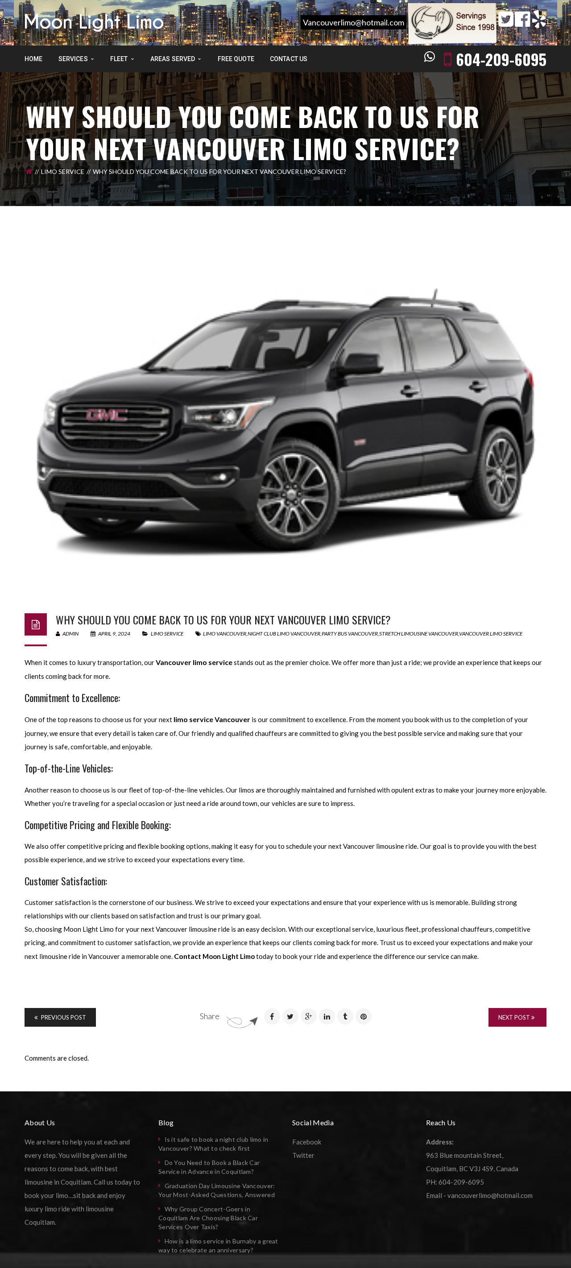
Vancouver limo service (490, 633)
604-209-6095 (501, 59)
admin (70, 633)
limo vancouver (224, 633)
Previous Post (63, 1017)
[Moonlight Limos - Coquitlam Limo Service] (94, 22)
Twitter (303, 1155)
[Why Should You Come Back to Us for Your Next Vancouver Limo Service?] (285, 423)
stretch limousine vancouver (418, 633)
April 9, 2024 (114, 633)
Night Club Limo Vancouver (284, 633)
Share (209, 1016)
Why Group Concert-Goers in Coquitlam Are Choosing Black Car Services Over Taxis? (208, 1218)
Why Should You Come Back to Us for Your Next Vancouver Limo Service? (223, 619)
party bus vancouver (350, 633)
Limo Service (62, 171)
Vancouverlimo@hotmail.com (353, 22)
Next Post (514, 1017)
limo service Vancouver (212, 719)
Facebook (306, 1142)
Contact (188, 956)
